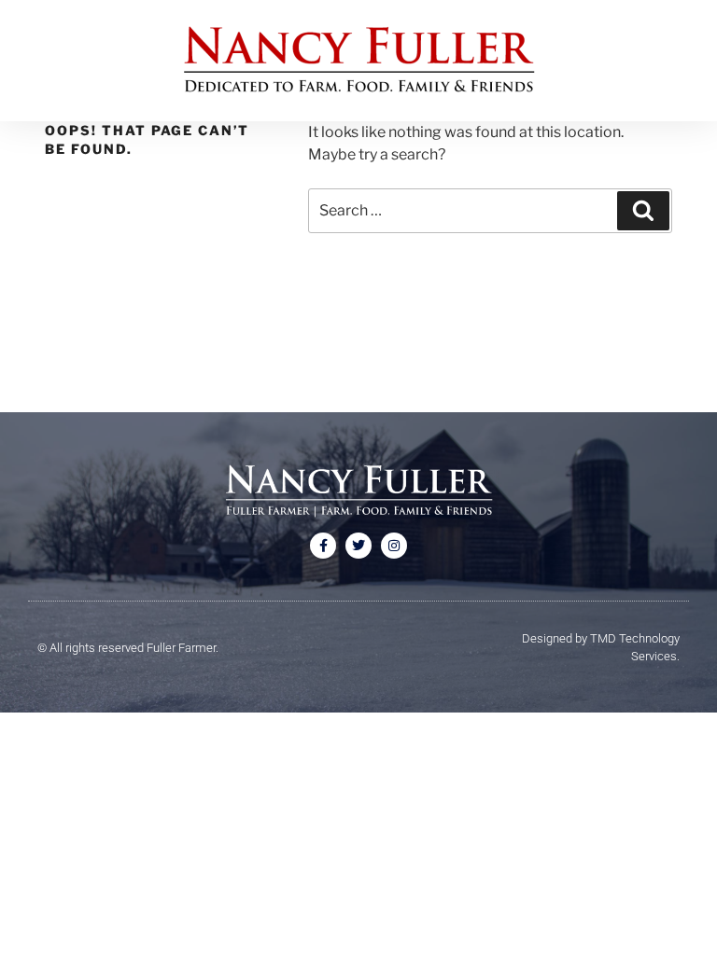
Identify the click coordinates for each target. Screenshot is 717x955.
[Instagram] (394, 546)
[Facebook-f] (323, 546)
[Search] (643, 210)
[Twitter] (358, 546)
